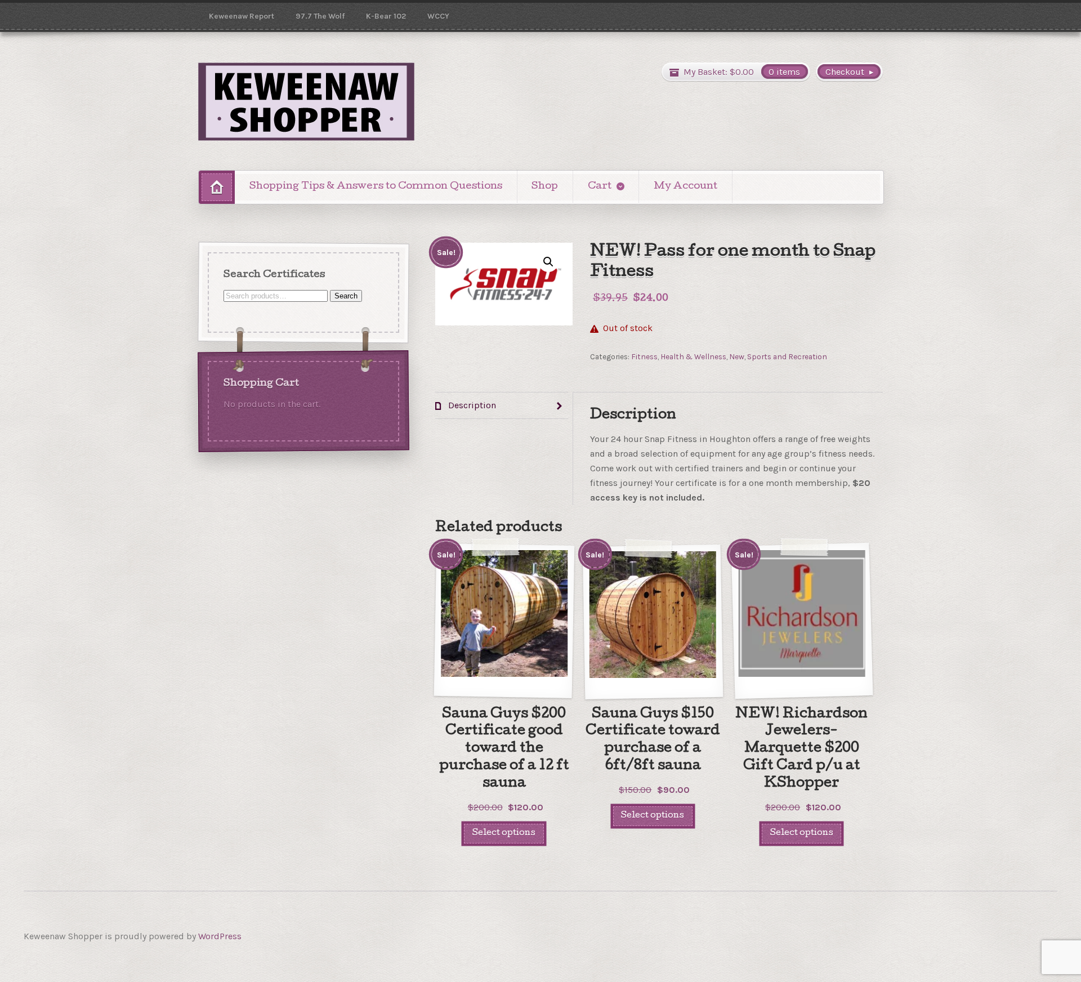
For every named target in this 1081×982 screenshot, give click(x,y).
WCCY (438, 15)
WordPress (220, 936)
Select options (503, 833)
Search (346, 295)
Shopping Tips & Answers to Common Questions (375, 186)
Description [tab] (471, 405)
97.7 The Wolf (320, 15)
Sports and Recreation (787, 356)
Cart (599, 186)
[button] (548, 262)
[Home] (217, 187)
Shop (544, 186)
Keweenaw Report (241, 15)
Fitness (644, 356)
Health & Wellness (693, 356)
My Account (685, 186)
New (736, 356)
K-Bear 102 (386, 15)
